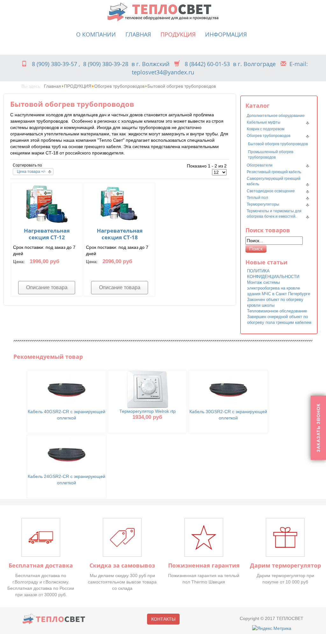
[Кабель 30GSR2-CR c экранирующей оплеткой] (228, 389)
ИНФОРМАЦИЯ (226, 34)
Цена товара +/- (31, 171)
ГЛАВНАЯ (138, 34)
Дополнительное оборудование (276, 115)
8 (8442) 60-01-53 (207, 64)
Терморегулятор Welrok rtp (147, 411)
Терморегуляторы (263, 204)
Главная (52, 86)
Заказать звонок (318, 427)
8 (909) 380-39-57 (54, 64)
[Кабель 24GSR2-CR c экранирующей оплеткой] (66, 453)
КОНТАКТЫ (163, 619)
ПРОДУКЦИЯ (177, 34)
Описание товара (46, 287)
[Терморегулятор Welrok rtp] (147, 388)
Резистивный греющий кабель (274, 172)
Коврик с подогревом (265, 129)
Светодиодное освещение (271, 191)
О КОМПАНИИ (96, 34)
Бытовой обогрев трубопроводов (278, 144)
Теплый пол (257, 197)
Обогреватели (260, 165)
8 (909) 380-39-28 (105, 64)
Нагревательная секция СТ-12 (47, 234)
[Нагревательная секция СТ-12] (46, 203)
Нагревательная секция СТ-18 (120, 234)
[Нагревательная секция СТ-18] (120, 203)
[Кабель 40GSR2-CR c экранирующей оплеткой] (66, 389)
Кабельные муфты (263, 122)
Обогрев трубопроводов (119, 86)
